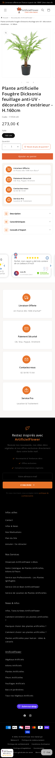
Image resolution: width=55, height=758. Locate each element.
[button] (5, 10)
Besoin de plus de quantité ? (38, 147)
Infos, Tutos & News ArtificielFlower (22, 610)
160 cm (8, 135)
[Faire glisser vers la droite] (33, 82)
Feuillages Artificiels (15, 683)
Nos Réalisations (13, 532)
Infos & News (11, 526)
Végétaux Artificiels (14, 659)
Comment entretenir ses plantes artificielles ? (26, 618)
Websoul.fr (15, 740)
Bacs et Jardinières (14, 689)
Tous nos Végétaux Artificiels (19, 695)
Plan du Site (11, 538)
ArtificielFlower (13, 651)
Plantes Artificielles (14, 671)
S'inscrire (26, 485)
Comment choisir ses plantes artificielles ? (25, 632)
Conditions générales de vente (21, 752)
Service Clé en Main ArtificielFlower (22, 587)
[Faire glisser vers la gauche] (22, 82)
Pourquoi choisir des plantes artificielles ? (25, 626)
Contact (9, 520)
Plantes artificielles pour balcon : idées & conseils (25, 640)
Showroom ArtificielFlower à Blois (21, 562)
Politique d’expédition (22, 748)
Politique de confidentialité (18, 744)
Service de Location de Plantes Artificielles (25, 593)
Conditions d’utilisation (41, 744)
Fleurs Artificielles (14, 677)
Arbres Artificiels (13, 665)
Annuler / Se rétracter (16, 544)
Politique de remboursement (33, 740)
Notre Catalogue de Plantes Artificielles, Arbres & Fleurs (24, 570)
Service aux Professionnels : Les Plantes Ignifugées (24, 579)
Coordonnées (39, 748)
